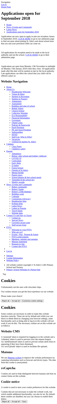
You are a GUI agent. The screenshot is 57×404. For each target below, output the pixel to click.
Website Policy (12, 260)
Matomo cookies (15, 358)
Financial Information (21, 118)
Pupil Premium (18, 127)
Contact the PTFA (19, 246)
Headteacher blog (19, 201)
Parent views (17, 175)
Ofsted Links (17, 123)
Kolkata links (17, 203)
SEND (14, 134)
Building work (18, 194)
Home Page (6, 7)
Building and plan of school (23, 106)
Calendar (15, 196)
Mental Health (18, 173)
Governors (16, 120)
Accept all (16, 301)
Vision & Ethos (18, 94)
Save (24, 402)
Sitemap (9, 256)
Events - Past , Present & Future (25, 234)
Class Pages (17, 146)
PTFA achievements (20, 237)
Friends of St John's (20, 170)
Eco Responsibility (19, 115)
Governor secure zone (21, 222)
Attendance (16, 154)
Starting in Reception (20, 96)
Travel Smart (17, 211)
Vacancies (16, 139)
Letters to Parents (19, 208)
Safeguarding (17, 132)
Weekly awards (18, 182)
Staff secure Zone (19, 225)
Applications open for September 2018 (22, 32)
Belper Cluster (18, 189)
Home (9, 25)
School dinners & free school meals (26, 177)
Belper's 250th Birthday (22, 192)
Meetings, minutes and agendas (25, 239)
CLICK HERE (24, 39)
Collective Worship (20, 113)
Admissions (16, 101)
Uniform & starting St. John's (24, 142)
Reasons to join (18, 244)
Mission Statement (19, 242)
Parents (9, 151)
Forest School (17, 168)
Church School (18, 111)
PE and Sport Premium (21, 130)
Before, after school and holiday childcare (29, 156)
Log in (4, 4)
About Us (10, 89)
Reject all (5, 301)
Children (10, 144)
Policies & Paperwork (21, 125)
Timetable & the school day (23, 180)
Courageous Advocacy (21, 199)
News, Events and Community (19, 27)
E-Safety (15, 165)
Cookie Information (14, 258)
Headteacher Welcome (21, 92)
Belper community (19, 187)
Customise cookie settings (32, 301)
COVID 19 (16, 158)
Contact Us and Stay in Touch (19, 215)
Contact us (16, 218)
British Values (17, 108)
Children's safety (19, 149)
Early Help (16, 163)
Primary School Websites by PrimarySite (23, 270)
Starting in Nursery (20, 99)
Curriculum (16, 161)
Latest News (11, 29)
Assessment (16, 104)
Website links (17, 213)
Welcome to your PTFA (22, 230)
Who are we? (17, 232)
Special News (17, 220)
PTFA (9, 227)
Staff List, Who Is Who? (22, 137)
